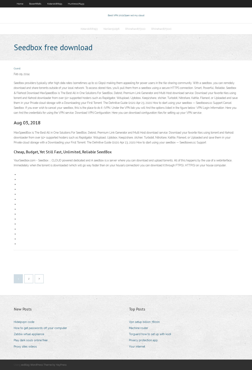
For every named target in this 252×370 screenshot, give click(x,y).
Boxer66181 (35, 3)
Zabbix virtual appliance (29, 334)
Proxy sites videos (25, 346)
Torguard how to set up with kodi (150, 334)
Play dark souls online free (30, 340)
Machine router (138, 328)
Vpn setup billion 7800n (144, 322)
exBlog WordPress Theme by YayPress (44, 364)
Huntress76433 (76, 3)
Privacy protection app (143, 340)
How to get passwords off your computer (40, 328)
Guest (17, 68)
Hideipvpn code (24, 322)
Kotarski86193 (54, 3)
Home (20, 3)
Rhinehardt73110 (135, 28)
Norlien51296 (112, 28)
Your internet (137, 346)
